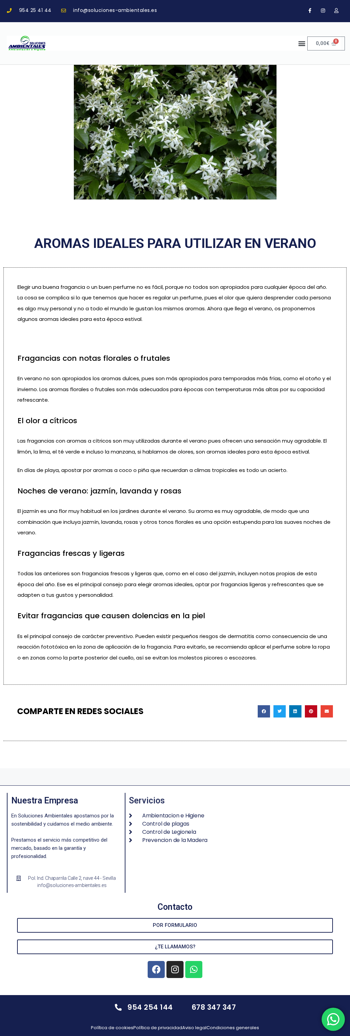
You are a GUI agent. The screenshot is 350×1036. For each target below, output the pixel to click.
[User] (336, 10)
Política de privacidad (157, 1027)
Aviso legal (194, 1027)
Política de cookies (112, 1027)
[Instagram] (323, 10)
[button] (301, 43)
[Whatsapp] (193, 969)
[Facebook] (156, 969)
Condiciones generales (232, 1027)
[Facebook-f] (309, 10)
